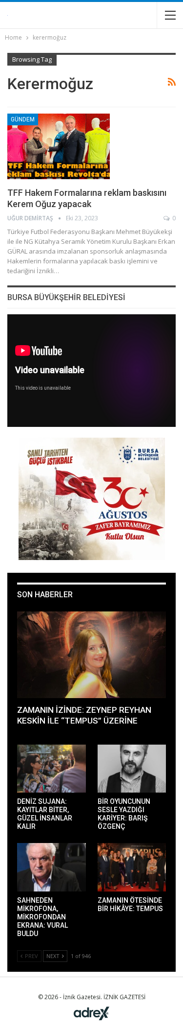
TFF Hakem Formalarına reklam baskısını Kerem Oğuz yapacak (86, 198)
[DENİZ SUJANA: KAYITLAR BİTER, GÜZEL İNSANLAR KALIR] (51, 769)
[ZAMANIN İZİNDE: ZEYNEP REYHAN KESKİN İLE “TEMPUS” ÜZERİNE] (91, 654)
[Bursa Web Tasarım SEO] (91, 1012)
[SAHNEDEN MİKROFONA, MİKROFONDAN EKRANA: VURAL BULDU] (51, 867)
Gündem (23, 119)
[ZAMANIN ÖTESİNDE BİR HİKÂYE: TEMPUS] (132, 867)
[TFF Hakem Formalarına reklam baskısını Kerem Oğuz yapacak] (58, 146)
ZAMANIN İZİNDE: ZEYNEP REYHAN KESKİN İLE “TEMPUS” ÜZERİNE (84, 715)
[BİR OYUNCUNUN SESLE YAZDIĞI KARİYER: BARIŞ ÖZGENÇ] (132, 769)
